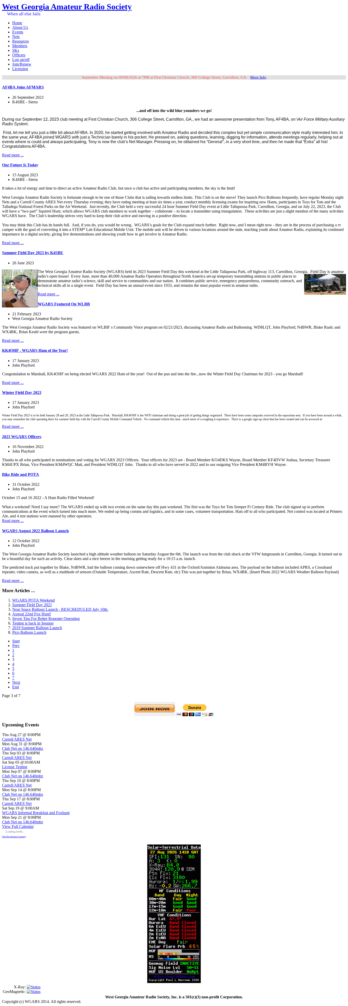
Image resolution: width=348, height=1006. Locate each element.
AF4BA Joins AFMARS (23, 87)
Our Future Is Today (20, 165)
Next (16, 682)
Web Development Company (14, 837)
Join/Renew (21, 64)
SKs (15, 50)
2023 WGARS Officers (21, 436)
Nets (16, 36)
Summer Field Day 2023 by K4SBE (32, 253)
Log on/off (21, 59)
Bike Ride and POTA (20, 474)
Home (17, 23)
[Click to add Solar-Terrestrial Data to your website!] (174, 981)
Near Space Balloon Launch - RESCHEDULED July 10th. (60, 609)
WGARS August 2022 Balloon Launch (35, 531)
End (15, 687)
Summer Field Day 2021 (32, 605)
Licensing (20, 69)
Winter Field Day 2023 (21, 392)
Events (17, 32)
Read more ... (13, 155)
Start (16, 641)
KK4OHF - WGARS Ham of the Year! (35, 350)
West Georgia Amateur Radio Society (67, 6)
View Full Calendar (18, 826)
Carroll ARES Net (17, 739)
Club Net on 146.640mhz (22, 748)
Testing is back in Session (32, 623)
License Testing (14, 767)
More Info (258, 77)
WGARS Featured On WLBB (64, 304)
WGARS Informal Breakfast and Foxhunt (36, 813)
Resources (20, 41)
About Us (20, 27)
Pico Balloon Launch (29, 632)
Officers (18, 55)
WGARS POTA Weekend (33, 600)
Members (19, 46)
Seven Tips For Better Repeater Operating (46, 618)
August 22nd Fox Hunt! (31, 614)
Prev (16, 645)
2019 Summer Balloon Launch (37, 628)
